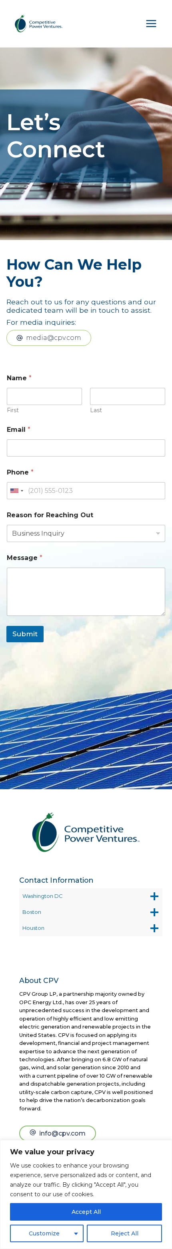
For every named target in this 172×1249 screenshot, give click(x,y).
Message (24, 558)
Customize (44, 1233)
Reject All (124, 1233)
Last (96, 410)
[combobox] (16, 490)
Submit (25, 634)
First (13, 410)
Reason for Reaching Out (50, 515)
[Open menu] (151, 24)
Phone (20, 472)
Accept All (86, 1211)
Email (18, 429)
